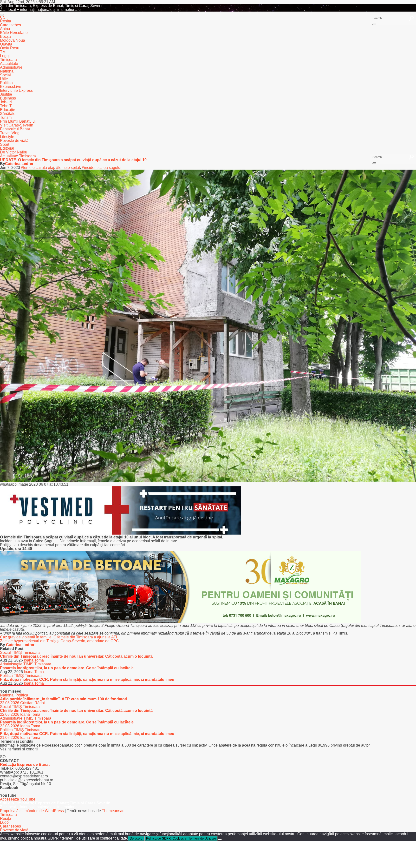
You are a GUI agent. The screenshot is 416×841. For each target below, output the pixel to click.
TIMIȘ (17, 652)
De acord (136, 838)
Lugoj (5, 56)
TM (3, 52)
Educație (7, 110)
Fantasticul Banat (15, 129)
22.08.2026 (10, 703)
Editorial (7, 148)
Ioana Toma (34, 660)
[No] (220, 839)
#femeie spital (68, 168)
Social (5, 75)
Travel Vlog (10, 133)
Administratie (11, 67)
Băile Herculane (14, 33)
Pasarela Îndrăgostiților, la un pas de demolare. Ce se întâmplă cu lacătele (67, 668)
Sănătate (7, 114)
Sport (4, 144)
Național (7, 71)
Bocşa (5, 36)
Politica (6, 83)
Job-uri (6, 102)
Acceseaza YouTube (17, 799)
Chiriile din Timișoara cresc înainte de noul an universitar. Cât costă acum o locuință (76, 656)
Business (8, 98)
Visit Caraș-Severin (16, 125)
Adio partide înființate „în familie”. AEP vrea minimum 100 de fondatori (63, 699)
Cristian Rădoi (32, 703)
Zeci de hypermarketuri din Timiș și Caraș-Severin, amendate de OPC (59, 641)
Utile (4, 79)
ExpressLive (10, 87)
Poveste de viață (14, 141)
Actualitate (9, 63)
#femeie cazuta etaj (37, 168)
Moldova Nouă (12, 40)
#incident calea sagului (101, 168)
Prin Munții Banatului (18, 121)
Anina (5, 29)
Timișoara (8, 60)
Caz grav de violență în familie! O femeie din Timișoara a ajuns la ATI (58, 637)
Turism (6, 117)
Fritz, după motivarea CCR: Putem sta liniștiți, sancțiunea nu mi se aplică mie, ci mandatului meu (87, 679)
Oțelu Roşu (9, 48)
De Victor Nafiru (13, 152)
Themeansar (112, 811)
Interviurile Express (16, 90)
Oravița (6, 44)
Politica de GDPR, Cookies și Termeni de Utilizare (181, 838)
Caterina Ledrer (19, 164)
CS (3, 17)
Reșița (5, 21)
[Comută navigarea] (2, 14)
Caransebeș (10, 25)
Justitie (6, 94)
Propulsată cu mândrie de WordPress (32, 811)
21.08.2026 (10, 737)
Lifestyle (7, 137)
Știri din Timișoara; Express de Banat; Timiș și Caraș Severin (52, 6)
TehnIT (6, 106)
